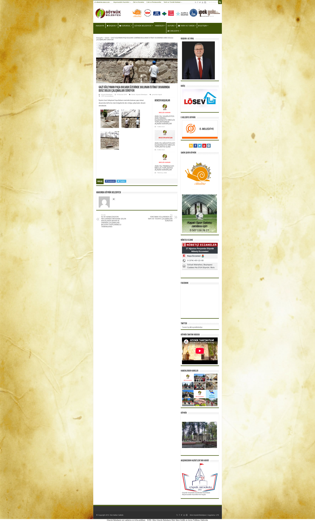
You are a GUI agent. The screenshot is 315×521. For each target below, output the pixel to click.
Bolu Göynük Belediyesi (198, 515)
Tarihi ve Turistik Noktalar (172, 2)
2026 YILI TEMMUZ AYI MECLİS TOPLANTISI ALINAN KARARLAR (164, 168)
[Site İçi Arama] (220, 2)
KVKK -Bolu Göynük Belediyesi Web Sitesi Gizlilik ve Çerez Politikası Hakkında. (177, 520)
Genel (107, 38)
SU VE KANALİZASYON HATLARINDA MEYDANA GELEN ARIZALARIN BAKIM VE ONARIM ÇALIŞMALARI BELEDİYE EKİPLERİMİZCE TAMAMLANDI (113, 221)
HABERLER (159, 26)
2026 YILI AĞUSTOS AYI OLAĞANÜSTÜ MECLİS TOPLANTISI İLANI (165, 145)
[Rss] (196, 2)
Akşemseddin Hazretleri (121, 2)
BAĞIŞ (183, 86)
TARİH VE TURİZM (187, 26)
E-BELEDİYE (174, 31)
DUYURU (171, 26)
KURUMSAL (126, 26)
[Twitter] (200, 2)
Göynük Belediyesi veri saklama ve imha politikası (126, 520)
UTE (217, 515)
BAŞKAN (112, 26)
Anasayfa (99, 38)
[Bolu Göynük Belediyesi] (108, 13)
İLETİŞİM (203, 26)
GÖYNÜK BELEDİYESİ (142, 26)
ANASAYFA (100, 26)
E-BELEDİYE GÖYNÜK (188, 117)
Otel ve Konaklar (138, 2)
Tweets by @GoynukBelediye (192, 327)
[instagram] (205, 2)
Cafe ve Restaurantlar (154, 2)
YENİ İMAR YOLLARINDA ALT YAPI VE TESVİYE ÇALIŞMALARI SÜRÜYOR (160, 218)
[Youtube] (203, 2)
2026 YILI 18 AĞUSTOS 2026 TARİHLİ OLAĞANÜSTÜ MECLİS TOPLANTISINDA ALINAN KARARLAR (165, 120)
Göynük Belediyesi (106, 94)
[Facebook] (197, 2)
